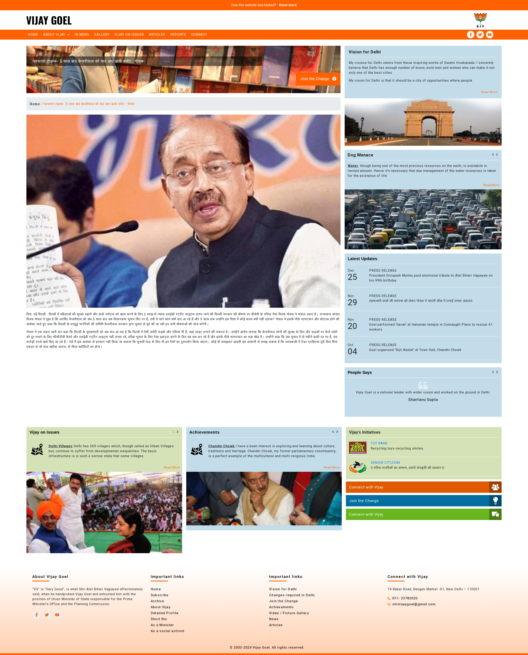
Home (33, 34)
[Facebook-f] (470, 34)
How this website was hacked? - (264, 5)
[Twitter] (480, 34)
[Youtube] (489, 34)
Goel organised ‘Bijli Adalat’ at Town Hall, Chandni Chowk (415, 350)
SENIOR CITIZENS (385, 463)
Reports (178, 34)
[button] (492, 154)
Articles (157, 34)
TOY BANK (379, 443)
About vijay (54, 34)
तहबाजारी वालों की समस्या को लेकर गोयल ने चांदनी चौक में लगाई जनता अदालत (421, 301)
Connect (199, 34)
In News (82, 34)
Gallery (102, 34)
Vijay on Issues (129, 34)
